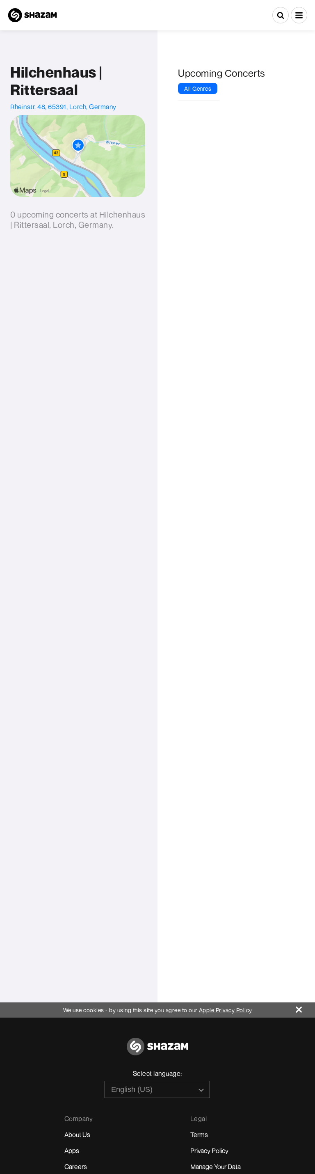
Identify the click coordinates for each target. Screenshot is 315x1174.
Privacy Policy (209, 1150)
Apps (71, 1150)
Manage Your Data (215, 1167)
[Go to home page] (157, 1051)
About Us (77, 1134)
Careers (75, 1167)
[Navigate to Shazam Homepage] (32, 15)
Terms (199, 1134)
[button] (299, 15)
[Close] (305, 1007)
